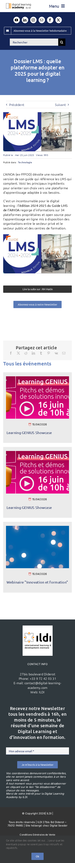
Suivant (60, 104)
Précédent (16, 104)
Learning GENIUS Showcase (29, 432)
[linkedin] (25, 20)
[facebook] (50, 20)
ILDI (42, 692)
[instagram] (33, 20)
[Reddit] (25, 353)
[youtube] (16, 20)
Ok (37, 856)
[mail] (42, 20)
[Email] (63, 353)
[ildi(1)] (38, 627)
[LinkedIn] (33, 353)
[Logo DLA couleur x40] (18, 5)
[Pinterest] (48, 353)
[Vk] (56, 353)
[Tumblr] (41, 353)
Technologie (25, 162)
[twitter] (58, 20)
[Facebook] (10, 353)
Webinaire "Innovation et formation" (37, 582)
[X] (18, 353)
